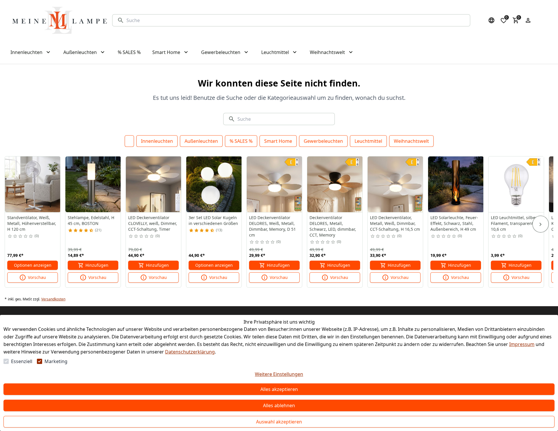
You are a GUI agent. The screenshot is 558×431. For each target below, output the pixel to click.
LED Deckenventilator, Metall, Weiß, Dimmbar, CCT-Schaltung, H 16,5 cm (395, 223)
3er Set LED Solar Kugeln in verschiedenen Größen (213, 220)
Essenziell (21, 361)
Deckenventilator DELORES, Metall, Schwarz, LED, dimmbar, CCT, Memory (333, 226)
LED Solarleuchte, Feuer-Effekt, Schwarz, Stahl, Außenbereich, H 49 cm (454, 223)
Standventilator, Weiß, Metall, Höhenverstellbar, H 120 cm (31, 223)
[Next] (540, 224)
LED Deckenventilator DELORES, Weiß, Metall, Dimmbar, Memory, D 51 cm (272, 226)
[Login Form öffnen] (528, 20)
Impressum (521, 344)
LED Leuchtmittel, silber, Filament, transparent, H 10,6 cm (515, 223)
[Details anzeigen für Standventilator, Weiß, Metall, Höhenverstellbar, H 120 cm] (33, 184)
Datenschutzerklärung (190, 352)
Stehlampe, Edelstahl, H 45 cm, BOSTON (91, 220)
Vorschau (37, 277)
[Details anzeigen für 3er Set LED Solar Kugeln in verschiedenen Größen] (214, 184)
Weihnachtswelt (411, 141)
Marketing (55, 361)
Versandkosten (53, 299)
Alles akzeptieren (279, 389)
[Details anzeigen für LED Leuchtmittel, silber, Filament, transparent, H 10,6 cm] (516, 184)
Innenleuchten (157, 141)
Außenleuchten (201, 141)
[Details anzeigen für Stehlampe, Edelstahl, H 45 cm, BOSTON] (93, 184)
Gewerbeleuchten (323, 141)
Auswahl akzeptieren (279, 422)
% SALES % (241, 141)
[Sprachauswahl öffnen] (491, 20)
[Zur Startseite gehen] (60, 20)
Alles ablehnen (279, 405)
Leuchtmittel (368, 141)
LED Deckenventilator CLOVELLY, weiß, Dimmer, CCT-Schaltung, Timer (152, 223)
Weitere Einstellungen (279, 374)
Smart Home (278, 141)
